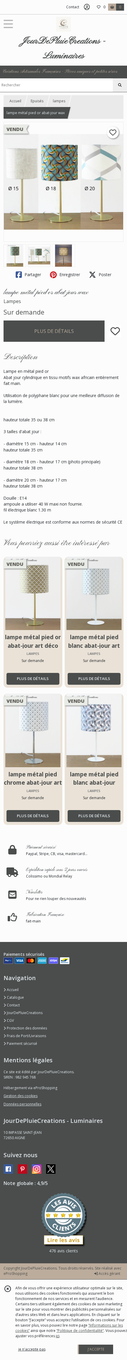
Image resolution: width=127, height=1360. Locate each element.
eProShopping (15, 1273)
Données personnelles (22, 1104)
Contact (72, 6)
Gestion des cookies (21, 1095)
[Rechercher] (120, 85)
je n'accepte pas (31, 1349)
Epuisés (37, 100)
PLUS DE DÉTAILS (54, 331)
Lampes (12, 301)
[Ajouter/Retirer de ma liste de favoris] (115, 331)
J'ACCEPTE (96, 1349)
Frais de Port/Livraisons (26, 1035)
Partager (32, 274)
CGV (10, 1020)
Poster (104, 274)
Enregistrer (69, 274)
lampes (59, 100)
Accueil (15, 100)
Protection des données (26, 1028)
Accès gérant (109, 1273)
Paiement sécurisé (21, 1043)
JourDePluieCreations (24, 1012)
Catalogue (15, 997)
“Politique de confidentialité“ (80, 1330)
